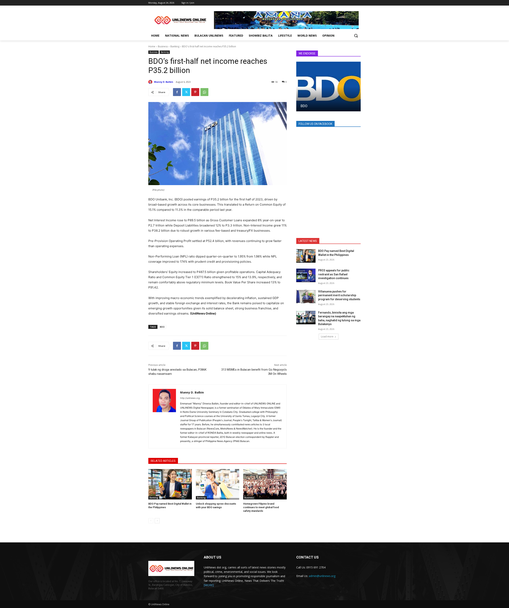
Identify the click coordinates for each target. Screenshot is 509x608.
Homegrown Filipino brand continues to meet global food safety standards (261, 507)
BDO (162, 326)
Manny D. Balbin (163, 81)
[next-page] (157, 520)
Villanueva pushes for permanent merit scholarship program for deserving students (339, 295)
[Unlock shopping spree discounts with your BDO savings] (217, 484)
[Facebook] (177, 92)
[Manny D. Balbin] (150, 82)
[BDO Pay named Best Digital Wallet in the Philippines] (170, 484)
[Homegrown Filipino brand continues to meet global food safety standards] (265, 484)
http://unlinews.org (190, 398)
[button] (356, 35)
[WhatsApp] (204, 92)
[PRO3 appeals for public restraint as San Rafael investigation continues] (306, 275)
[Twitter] (186, 92)
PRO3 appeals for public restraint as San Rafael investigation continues (333, 274)
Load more (327, 336)
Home (151, 46)
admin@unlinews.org (322, 576)
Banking (174, 46)
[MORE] (209, 585)
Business (163, 46)
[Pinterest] (195, 92)
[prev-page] (150, 520)
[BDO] (328, 86)
